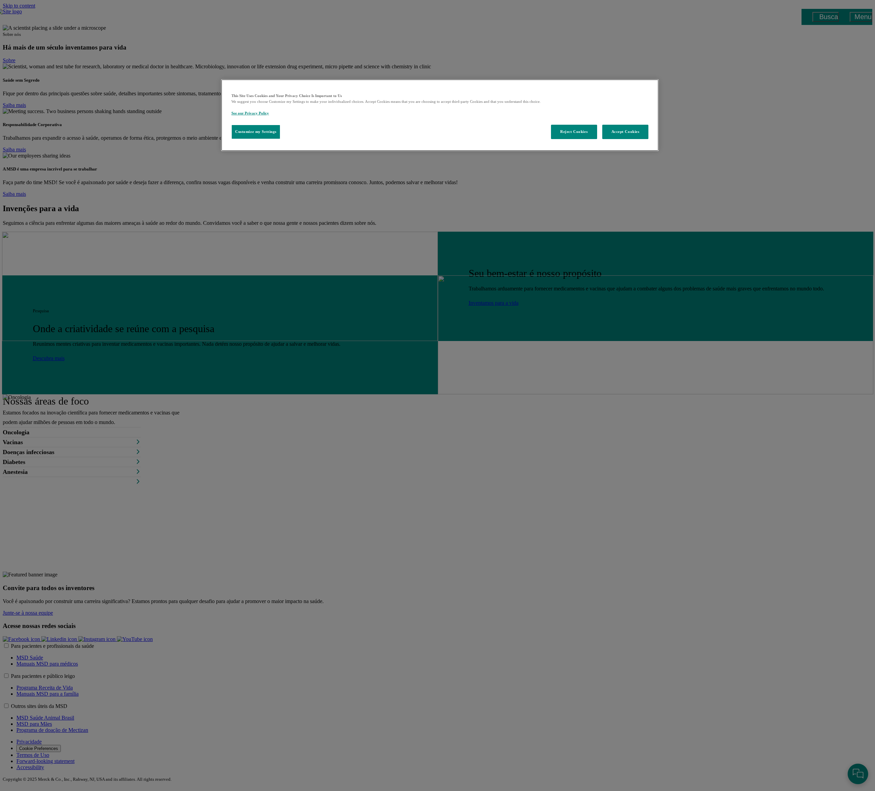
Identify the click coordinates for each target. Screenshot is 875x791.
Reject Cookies (574, 131)
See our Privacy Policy (250, 113)
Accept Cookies (625, 131)
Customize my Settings (256, 131)
